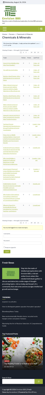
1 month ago (36, 194)
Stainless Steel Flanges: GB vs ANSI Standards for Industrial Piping (11, 78)
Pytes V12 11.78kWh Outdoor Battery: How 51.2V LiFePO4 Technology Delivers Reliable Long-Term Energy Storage (11, 139)
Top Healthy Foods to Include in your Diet (20, 363)
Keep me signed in (10, 247)
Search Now (6, 378)
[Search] (41, 29)
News (7, 361)
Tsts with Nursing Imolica (10, 70)
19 (31, 52)
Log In (7, 251)
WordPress (32, 392)
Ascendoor (13, 392)
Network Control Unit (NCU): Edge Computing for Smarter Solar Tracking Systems (11, 117)
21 (38, 52)
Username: (7, 233)
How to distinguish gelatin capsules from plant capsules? (21, 306)
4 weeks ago (36, 184)
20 (35, 52)
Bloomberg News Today (10, 311)
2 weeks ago (36, 147)
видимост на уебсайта (9, 302)
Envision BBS (11, 18)
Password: (7, 240)
